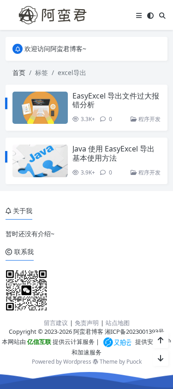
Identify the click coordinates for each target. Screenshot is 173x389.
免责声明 (87, 323)
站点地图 (118, 323)
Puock (134, 362)
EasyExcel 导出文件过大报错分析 (115, 100)
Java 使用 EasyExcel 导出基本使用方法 (113, 153)
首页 (18, 72)
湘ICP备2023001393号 (134, 331)
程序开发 (149, 119)
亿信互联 (38, 341)
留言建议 (56, 323)
